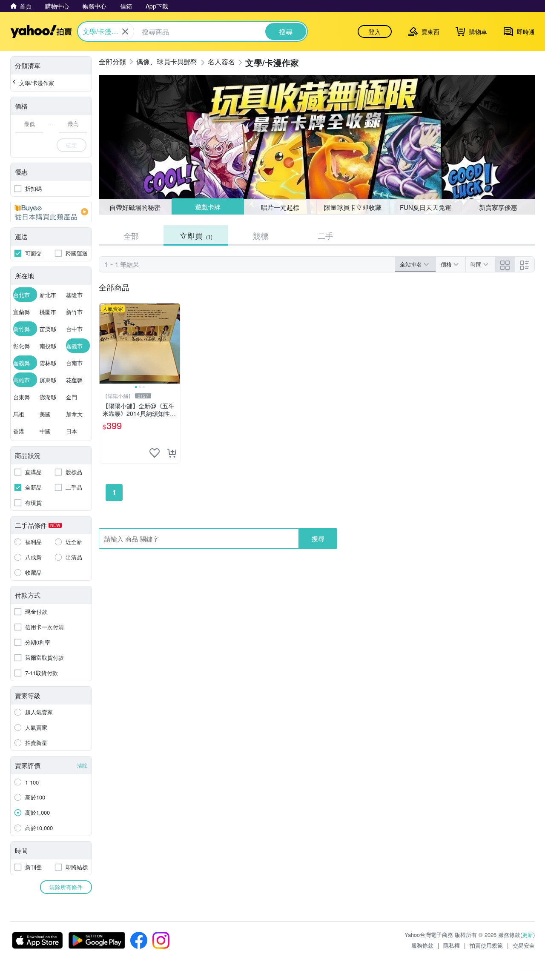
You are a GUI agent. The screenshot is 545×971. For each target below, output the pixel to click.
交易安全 (524, 945)
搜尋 (318, 538)
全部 (131, 235)
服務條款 (422, 945)
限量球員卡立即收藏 (353, 207)
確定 (71, 145)
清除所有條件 (66, 887)
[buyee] (51, 212)
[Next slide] (174, 343)
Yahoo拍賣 (41, 31)
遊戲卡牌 (207, 207)
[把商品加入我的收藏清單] (154, 453)
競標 (260, 235)
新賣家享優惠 (498, 207)
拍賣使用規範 (486, 945)
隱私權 (451, 945)
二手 (325, 235)
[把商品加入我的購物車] (171, 453)
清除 (82, 765)
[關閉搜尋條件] (125, 31)
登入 (375, 31)
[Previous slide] (104, 343)
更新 (527, 935)
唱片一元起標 (280, 206)
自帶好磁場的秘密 (135, 207)
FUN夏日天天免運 (425, 207)
